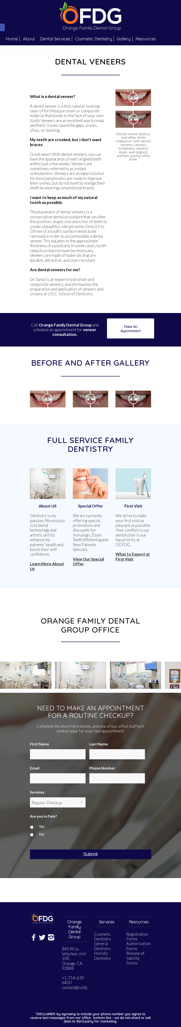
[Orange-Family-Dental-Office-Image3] (46, 683)
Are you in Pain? (43, 816)
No (41, 834)
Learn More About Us (47, 566)
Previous (11, 675)
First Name (41, 744)
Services (37, 792)
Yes (42, 826)
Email (36, 768)
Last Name (100, 744)
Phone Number (103, 768)
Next (170, 675)
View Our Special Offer (88, 561)
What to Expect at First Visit (132, 556)
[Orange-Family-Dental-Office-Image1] (156, 683)
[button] (2, 27)
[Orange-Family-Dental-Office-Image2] (101, 683)
